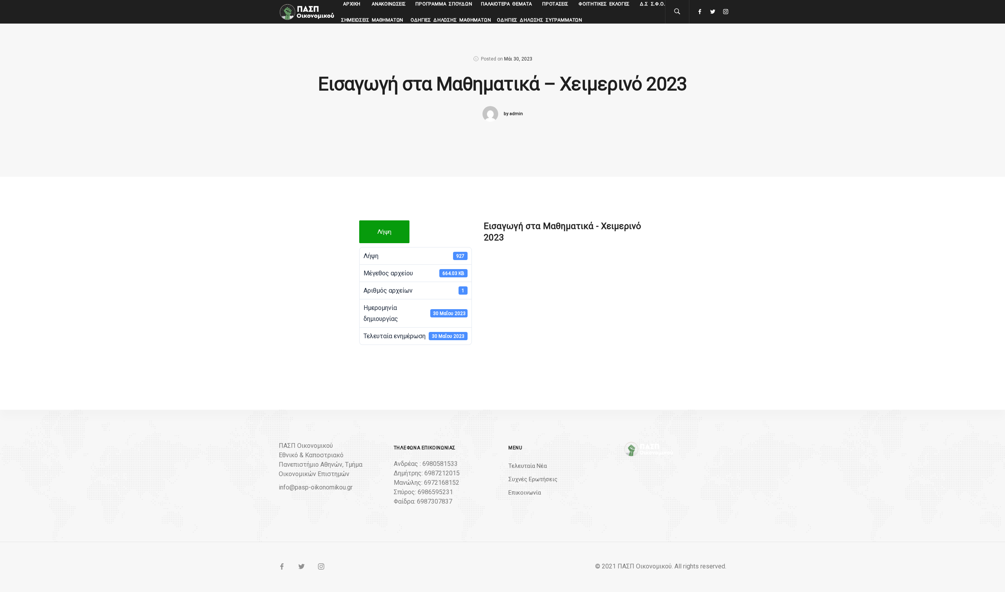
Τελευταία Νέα (527, 465)
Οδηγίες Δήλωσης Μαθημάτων (451, 20)
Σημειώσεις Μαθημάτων (372, 20)
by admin (513, 113)
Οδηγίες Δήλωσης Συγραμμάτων (539, 20)
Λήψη (384, 231)
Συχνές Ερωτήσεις (532, 479)
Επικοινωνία (524, 492)
